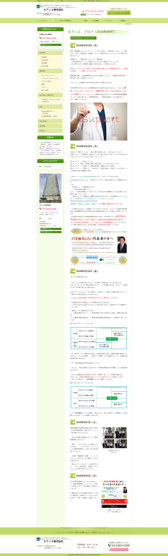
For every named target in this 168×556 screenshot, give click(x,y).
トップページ (43, 20)
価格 (85, 20)
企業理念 (44, 57)
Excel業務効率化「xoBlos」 (50, 116)
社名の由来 (45, 60)
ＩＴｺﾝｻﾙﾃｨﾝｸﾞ (69, 532)
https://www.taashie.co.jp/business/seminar (84, 201)
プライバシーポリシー (105, 532)
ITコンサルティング (48, 75)
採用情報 (42, 126)
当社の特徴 (43, 121)
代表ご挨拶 (45, 66)
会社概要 (96, 20)
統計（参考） (46, 90)
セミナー (109, 20)
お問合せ (123, 20)
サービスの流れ (46, 81)
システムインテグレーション (50, 78)
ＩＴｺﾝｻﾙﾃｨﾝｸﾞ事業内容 (64, 20)
